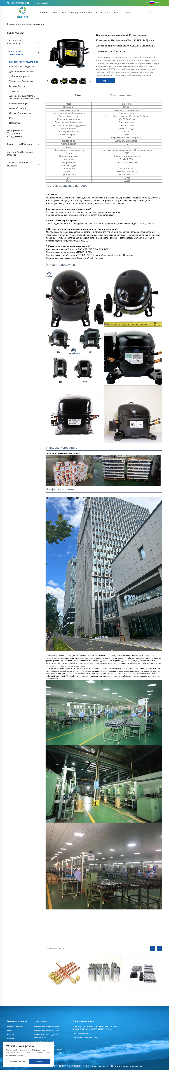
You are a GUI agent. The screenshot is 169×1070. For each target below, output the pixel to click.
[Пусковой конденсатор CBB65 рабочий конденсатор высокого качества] (103, 973)
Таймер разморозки (19, 76)
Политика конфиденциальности (126, 1066)
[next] (90, 81)
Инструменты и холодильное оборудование (15, 133)
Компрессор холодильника (31, 24)
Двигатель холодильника (21, 71)
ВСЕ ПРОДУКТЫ (15, 33)
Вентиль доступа (17, 86)
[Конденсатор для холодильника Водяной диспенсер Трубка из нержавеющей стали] (143, 973)
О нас (9, 1031)
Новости (93, 12)
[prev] (47, 81)
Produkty (73, 12)
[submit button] (151, 12)
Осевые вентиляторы (20, 113)
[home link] (23, 12)
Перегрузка (14, 123)
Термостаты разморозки (21, 81)
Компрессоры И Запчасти (19, 144)
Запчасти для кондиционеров (46, 1027)
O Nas (64, 12)
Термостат (14, 91)
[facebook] (146, 3)
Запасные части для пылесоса (17, 164)
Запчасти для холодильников (46, 1031)
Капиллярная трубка (19, 103)
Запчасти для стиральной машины (20, 153)
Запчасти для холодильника (15, 52)
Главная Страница (49, 12)
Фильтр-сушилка (17, 108)
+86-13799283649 (18, 3)
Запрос (105, 81)
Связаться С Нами (109, 12)
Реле (11, 118)
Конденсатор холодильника (23, 67)
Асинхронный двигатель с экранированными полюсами (24, 97)
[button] (152, 948)
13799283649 (83, 1033)
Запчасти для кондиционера (14, 42)
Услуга (83, 12)
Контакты (11, 1039)
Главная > (12, 24)
